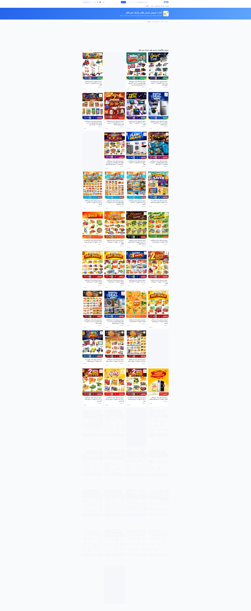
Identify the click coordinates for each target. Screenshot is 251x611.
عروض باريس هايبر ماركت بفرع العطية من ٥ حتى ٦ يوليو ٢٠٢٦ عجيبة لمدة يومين (137, 557)
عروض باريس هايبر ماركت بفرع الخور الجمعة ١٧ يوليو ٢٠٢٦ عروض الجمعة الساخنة (159, 321)
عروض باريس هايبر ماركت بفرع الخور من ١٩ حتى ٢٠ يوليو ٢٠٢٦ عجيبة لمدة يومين (93, 241)
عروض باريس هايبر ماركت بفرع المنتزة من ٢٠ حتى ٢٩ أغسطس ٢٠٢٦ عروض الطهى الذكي (159, 83)
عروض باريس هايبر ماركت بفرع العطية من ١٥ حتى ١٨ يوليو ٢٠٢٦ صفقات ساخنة (137, 360)
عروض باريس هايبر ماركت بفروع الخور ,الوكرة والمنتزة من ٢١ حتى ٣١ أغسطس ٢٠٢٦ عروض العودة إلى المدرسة (137, 83)
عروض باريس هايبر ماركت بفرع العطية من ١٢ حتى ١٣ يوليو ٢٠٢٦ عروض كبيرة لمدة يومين (159, 439)
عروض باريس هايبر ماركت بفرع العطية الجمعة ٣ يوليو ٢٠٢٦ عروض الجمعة (137, 595)
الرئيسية (167, 6)
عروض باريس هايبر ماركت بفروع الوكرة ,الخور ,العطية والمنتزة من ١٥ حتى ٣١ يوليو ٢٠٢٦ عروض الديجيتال (115, 321)
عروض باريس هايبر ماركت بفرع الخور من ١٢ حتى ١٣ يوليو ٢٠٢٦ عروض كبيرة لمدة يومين (137, 399)
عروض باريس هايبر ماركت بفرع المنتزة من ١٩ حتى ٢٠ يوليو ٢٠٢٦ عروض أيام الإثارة (159, 282)
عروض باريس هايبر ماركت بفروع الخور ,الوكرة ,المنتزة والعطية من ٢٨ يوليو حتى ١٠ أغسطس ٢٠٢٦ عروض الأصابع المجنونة (115, 162)
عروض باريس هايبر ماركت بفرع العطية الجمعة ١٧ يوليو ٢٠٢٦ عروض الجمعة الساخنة (93, 282)
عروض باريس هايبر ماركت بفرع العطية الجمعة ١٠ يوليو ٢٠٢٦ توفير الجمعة (115, 438)
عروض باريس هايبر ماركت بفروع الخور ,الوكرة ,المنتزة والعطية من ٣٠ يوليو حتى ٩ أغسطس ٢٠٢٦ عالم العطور (158, 162)
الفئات (147, 6)
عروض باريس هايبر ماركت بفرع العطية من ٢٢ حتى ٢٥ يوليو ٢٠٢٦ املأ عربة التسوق (93, 202)
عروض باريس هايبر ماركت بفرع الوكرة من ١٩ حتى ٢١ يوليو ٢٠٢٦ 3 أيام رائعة (137, 281)
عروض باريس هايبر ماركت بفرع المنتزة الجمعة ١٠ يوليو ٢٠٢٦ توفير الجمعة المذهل (93, 438)
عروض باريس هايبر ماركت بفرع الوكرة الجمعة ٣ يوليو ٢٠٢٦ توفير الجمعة (159, 595)
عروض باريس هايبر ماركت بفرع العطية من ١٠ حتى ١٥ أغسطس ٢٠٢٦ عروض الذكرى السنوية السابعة (115, 123)
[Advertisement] (125, 34)
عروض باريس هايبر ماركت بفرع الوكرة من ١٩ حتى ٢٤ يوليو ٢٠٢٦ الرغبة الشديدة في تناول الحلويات (137, 242)
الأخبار (152, 6)
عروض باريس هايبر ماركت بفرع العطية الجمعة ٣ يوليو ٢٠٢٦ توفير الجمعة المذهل (115, 557)
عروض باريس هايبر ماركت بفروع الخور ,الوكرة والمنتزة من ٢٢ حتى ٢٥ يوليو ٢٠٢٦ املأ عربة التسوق (115, 202)
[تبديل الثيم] (103, 2)
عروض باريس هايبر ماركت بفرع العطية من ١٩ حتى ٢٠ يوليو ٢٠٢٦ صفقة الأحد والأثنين (115, 242)
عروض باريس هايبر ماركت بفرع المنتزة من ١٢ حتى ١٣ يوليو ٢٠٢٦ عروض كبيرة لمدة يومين (93, 399)
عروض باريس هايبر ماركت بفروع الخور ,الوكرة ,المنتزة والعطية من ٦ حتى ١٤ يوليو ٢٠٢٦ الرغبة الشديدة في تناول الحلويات (92, 518)
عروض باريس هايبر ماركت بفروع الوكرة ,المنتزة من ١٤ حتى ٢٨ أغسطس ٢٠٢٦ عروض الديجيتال (159, 123)
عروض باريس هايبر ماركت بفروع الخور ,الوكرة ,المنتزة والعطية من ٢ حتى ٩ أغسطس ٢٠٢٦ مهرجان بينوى (93, 123)
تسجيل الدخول (86, 2)
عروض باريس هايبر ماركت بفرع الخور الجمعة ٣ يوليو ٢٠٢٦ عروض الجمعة (93, 557)
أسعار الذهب (157, 6)
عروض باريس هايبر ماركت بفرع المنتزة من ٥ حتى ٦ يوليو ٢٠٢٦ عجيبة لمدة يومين (159, 557)
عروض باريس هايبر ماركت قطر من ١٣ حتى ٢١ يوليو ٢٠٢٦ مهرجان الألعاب (93, 360)
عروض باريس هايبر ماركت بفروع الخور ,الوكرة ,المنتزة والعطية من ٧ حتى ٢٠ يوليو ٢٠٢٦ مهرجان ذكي (136, 518)
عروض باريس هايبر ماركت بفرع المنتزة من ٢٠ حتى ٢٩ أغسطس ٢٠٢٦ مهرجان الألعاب (93, 83)
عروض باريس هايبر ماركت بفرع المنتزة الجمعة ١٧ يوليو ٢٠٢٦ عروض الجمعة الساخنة (115, 282)
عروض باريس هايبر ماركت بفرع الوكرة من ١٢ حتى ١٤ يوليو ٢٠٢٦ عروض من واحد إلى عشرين (114, 399)
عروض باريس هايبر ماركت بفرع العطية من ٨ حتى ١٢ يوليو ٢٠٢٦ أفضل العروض (159, 517)
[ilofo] (166, 2)
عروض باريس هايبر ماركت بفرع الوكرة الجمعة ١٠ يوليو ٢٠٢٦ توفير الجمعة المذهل (158, 478)
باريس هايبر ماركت (155, 21)
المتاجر (162, 6)
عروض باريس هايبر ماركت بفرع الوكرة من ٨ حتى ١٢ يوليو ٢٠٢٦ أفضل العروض (115, 478)
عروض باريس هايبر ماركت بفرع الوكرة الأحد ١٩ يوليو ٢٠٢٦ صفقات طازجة (159, 241)
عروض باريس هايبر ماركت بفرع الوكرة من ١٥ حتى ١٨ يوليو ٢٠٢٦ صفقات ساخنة (115, 360)
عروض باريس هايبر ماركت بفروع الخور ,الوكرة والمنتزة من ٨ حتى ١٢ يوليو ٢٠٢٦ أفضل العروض (93, 479)
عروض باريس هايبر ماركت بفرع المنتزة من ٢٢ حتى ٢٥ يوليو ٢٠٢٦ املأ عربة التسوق (137, 202)
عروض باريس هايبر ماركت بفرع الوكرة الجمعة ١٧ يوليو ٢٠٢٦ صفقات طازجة (137, 320)
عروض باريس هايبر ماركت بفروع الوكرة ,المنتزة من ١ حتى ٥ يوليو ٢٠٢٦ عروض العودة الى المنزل (93, 596)
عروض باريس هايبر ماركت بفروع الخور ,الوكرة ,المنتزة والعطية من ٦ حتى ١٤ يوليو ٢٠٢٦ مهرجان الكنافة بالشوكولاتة (114, 518)
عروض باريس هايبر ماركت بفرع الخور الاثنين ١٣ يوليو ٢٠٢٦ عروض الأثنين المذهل (158, 398)
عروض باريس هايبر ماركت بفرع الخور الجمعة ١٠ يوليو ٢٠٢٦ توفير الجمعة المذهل (136, 478)
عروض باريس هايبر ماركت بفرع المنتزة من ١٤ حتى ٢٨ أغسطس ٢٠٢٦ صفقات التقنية (137, 123)
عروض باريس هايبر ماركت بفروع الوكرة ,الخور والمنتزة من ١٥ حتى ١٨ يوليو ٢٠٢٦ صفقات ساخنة (93, 321)
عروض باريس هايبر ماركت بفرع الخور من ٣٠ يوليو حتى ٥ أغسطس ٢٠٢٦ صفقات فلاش (137, 162)
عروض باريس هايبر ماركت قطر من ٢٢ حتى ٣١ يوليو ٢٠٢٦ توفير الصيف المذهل (159, 201)
